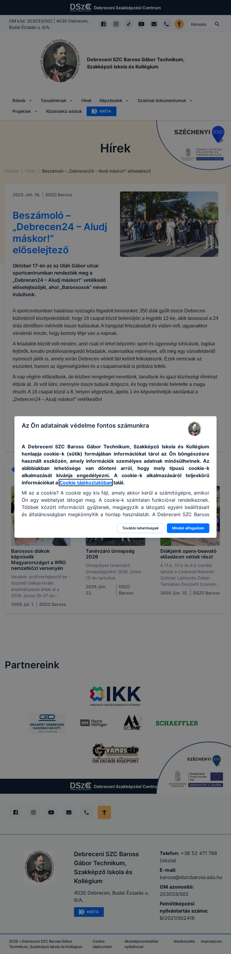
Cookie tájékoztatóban (85, 483)
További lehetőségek (140, 528)
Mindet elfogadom (188, 528)
